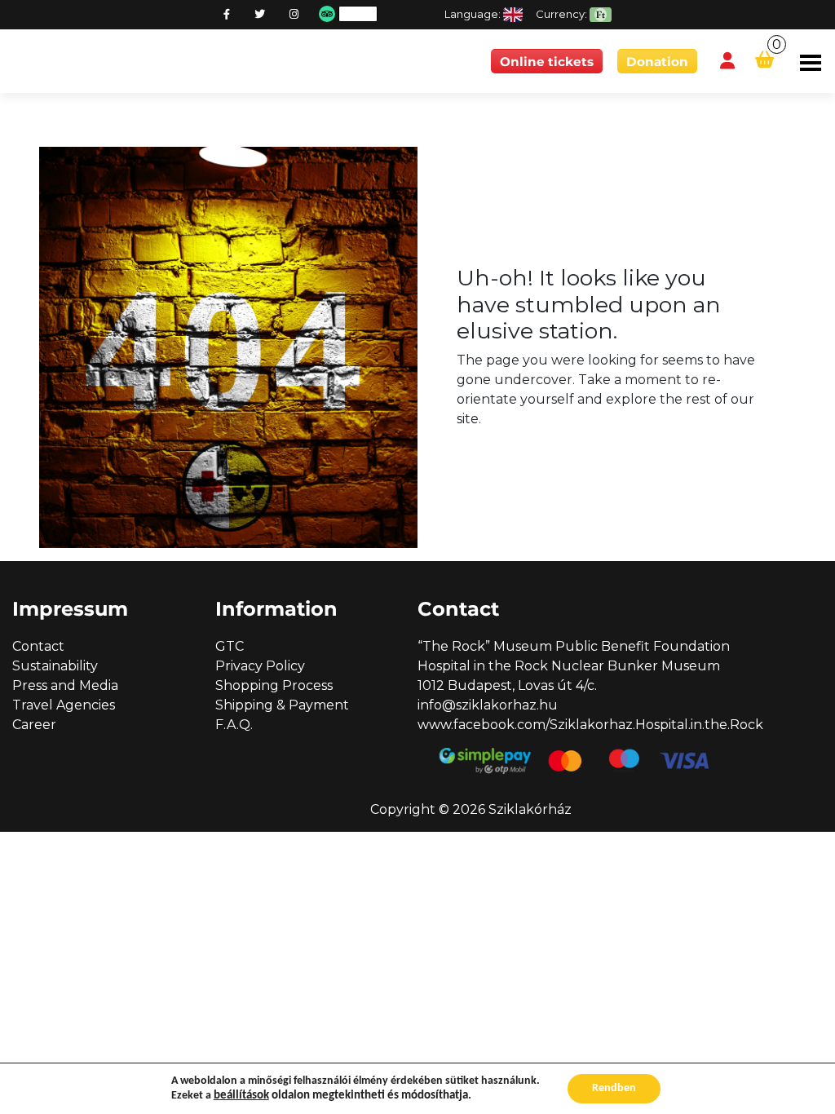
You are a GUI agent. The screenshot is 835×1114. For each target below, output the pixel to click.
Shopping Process (274, 685)
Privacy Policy (260, 666)
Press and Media (65, 685)
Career (34, 724)
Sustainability (55, 666)
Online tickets (547, 61)
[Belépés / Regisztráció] (727, 61)
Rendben (614, 1088)
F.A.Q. (234, 724)
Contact (38, 646)
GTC (229, 646)
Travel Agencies (63, 705)
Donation (657, 61)
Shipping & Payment (282, 705)
